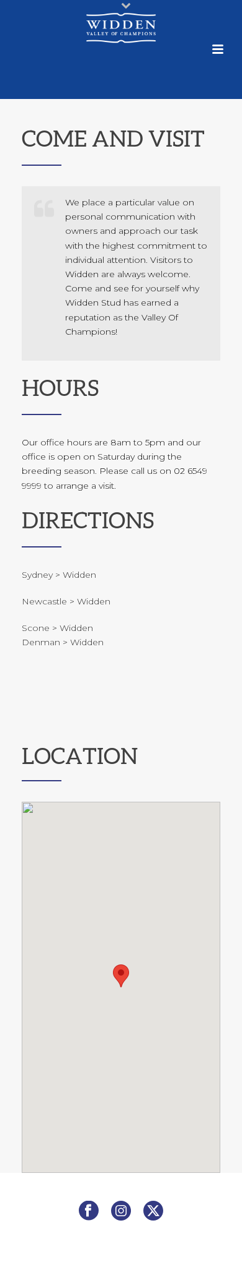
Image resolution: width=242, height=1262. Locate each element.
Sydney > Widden (59, 574)
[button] (121, 975)
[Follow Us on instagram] (121, 1211)
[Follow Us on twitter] (153, 1211)
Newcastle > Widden (66, 601)
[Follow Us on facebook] (89, 1211)
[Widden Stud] (121, 28)
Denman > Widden (63, 642)
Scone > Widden (57, 627)
